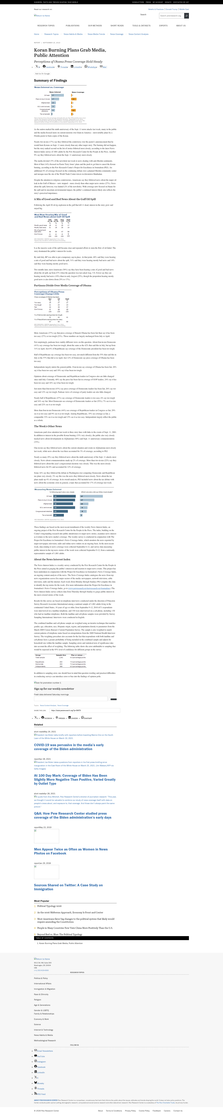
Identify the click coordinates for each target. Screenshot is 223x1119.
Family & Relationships (44, 1013)
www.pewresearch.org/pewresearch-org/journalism (89, 588)
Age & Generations (42, 1005)
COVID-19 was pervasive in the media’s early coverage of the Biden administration (69, 747)
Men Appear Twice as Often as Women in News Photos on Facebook (71, 851)
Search (143, 14)
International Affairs (42, 983)
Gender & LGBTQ (41, 1010)
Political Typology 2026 (49, 906)
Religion (37, 999)
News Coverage (63, 705)
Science (37, 1024)
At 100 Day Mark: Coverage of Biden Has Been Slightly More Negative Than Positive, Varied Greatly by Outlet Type (75, 779)
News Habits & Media (43, 1035)
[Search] (186, 16)
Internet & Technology (43, 1029)
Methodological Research (45, 1040)
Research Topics (46, 25)
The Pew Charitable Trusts (165, 1103)
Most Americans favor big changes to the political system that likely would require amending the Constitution (75, 920)
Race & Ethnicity (41, 994)
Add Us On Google (42, 73)
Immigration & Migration (44, 989)
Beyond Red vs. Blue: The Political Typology (59, 934)
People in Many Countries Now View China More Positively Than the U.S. (75, 928)
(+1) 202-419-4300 (41, 970)
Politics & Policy (41, 978)
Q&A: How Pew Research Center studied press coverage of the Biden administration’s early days (72, 815)
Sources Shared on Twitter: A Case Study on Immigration (68, 887)
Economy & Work (41, 1019)
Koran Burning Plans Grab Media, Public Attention (61, 943)
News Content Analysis (48, 705)
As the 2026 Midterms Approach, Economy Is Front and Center (70, 912)
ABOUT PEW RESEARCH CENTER (46, 1100)
